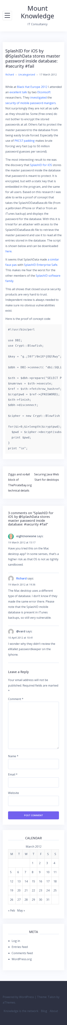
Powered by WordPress (18, 997)
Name (13, 756)
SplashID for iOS (41, 165)
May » (21, 910)
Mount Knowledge (37, 12)
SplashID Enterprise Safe (40, 265)
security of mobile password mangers (30, 103)
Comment (15, 699)
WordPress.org (22, 959)
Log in (16, 941)
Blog (44, 1011)
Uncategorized (26, 74)
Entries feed (20, 947)
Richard (9, 74)
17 (47, 881)
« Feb (11, 910)
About (54, 1011)
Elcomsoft (44, 92)
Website (13, 793)
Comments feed (22, 953)
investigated (38, 97)
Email (13, 774)
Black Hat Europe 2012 (32, 87)
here (8, 251)
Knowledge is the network (21, 1011)
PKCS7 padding (24, 141)
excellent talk (18, 92)
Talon (52, 997)
